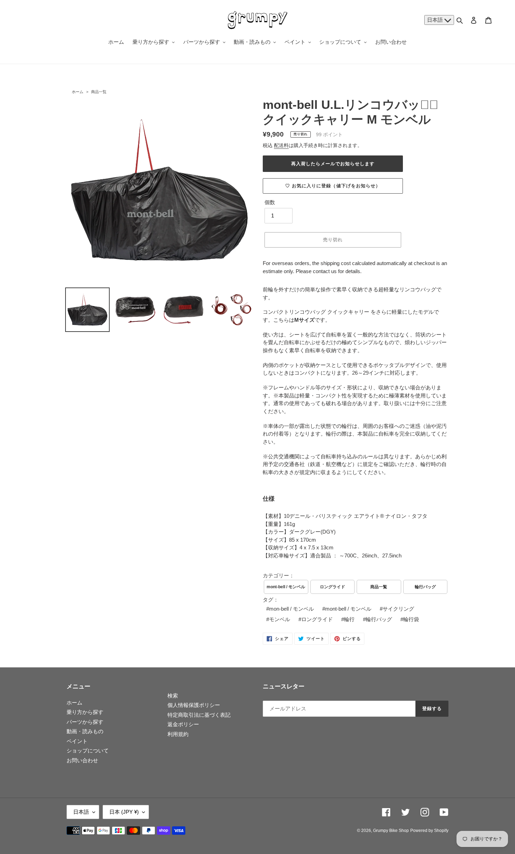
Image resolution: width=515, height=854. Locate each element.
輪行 (349, 619)
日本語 (435, 20)
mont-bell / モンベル (286, 586)
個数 (270, 202)
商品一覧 (99, 92)
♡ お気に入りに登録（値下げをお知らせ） (332, 185)
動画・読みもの (85, 731)
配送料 (281, 145)
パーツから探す (85, 722)
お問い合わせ (82, 760)
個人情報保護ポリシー (193, 705)
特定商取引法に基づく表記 (199, 715)
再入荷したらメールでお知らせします (333, 163)
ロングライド (332, 586)
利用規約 (177, 734)
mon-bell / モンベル (291, 609)
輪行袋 (411, 619)
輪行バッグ (425, 586)
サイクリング (398, 609)
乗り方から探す (85, 712)
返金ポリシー (183, 724)
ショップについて (88, 751)
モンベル (279, 619)
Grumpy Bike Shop (391, 830)
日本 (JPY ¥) (124, 812)
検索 (172, 696)
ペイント (77, 741)
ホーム (77, 92)
